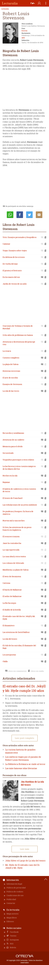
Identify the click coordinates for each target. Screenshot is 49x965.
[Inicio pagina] (45, 879)
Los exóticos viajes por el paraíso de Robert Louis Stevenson (23, 758)
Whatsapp (10, 214)
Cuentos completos (11, 357)
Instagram (14, 939)
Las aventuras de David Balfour (16, 632)
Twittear (29, 214)
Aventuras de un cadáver (13, 439)
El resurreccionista (11, 536)
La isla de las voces (11, 391)
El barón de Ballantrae (12, 589)
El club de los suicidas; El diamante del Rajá (19, 646)
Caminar (6, 244)
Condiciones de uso (15, 895)
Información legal (14, 884)
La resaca (7, 351)
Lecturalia (5, 9)
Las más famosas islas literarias (21, 768)
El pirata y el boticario (12, 270)
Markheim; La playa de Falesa (15, 569)
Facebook (14, 932)
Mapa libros (12, 917)
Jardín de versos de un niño (15, 284)
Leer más (24, 849)
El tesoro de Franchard (12, 498)
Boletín (12, 947)
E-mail (39, 214)
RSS (11, 943)
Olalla (5, 661)
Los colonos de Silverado (13, 563)
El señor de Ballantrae (12, 596)
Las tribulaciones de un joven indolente (20, 505)
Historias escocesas (11, 371)
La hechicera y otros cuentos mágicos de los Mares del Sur (19, 467)
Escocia (24, 31)
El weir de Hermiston (12, 576)
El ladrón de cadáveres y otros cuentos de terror (19, 490)
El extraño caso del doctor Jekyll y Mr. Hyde (19, 617)
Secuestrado (8, 453)
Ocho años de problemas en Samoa (18, 335)
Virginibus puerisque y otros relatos (18, 459)
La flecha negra (9, 603)
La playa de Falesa (10, 364)
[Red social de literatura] (10, 3)
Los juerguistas (9, 654)
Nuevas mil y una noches (14, 520)
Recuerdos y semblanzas (13, 433)
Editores (10, 921)
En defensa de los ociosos (14, 257)
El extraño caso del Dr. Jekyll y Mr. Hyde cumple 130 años (24, 688)
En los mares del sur (11, 277)
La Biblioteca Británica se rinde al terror (25, 764)
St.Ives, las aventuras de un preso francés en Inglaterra (17, 528)
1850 (23, 38)
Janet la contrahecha (12, 543)
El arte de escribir (10, 377)
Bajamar (6, 482)
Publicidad (11, 899)
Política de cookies (15, 891)
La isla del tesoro (10, 639)
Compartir (19, 214)
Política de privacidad (16, 887)
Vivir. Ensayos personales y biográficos (19, 237)
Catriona (6, 583)
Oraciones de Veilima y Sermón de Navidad (18, 327)
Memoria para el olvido (13, 446)
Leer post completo (24, 738)
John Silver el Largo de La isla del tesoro (25, 860)
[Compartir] (32, 3)
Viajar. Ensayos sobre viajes (15, 250)
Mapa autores (12, 913)
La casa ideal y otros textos (14, 556)
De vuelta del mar (10, 264)
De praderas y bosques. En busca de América (18, 512)
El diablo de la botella (12, 609)
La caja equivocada (11, 549)
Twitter (13, 935)
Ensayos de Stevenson (12, 384)
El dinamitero (9, 625)
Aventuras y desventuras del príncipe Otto (19, 343)
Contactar (11, 903)
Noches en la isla (10, 475)
